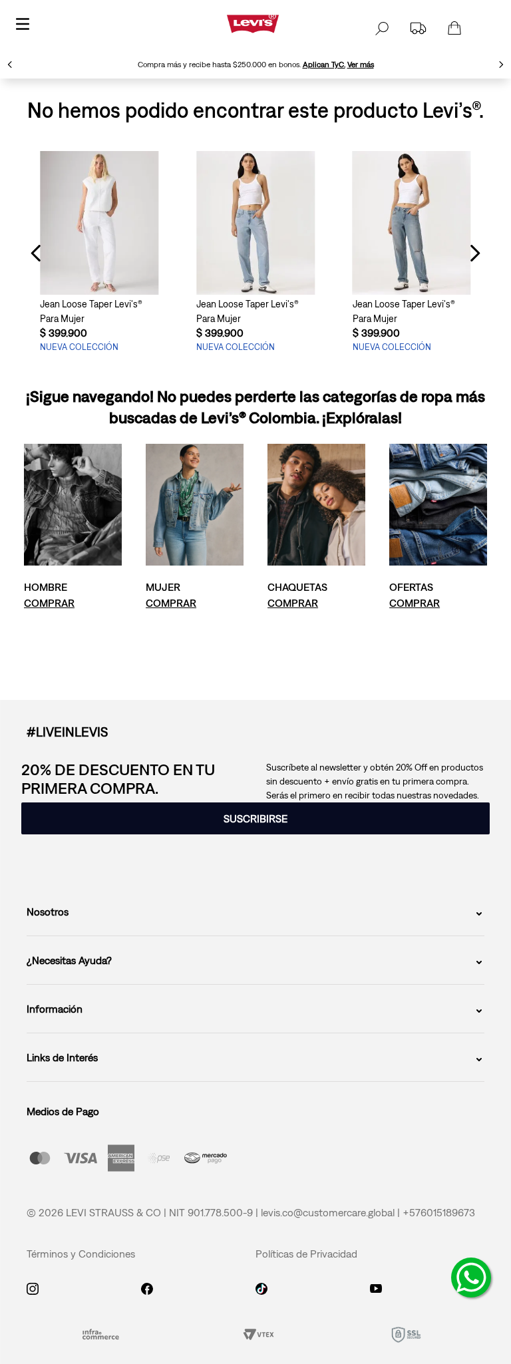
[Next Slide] (501, 65)
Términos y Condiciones (81, 1254)
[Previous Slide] (10, 65)
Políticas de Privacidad (306, 1254)
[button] (255, 818)
